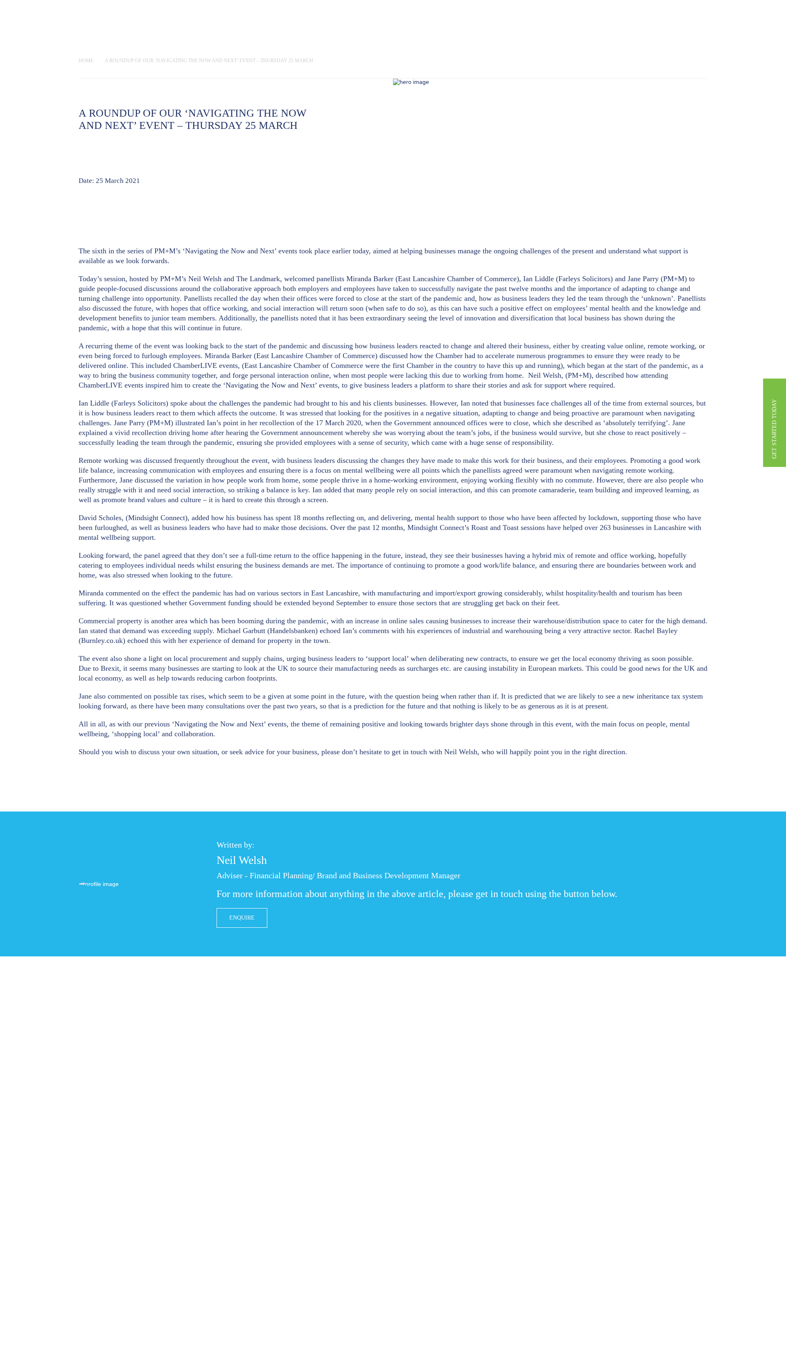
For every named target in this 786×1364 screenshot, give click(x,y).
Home (86, 60)
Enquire (242, 918)
